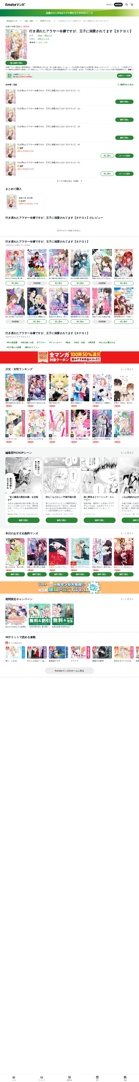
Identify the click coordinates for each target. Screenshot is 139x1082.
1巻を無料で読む (16, 63)
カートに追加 (124, 155)
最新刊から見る (127, 84)
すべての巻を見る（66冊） (68, 181)
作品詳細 (36, 283)
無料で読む (124, 101)
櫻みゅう (48, 35)
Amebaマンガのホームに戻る (69, 670)
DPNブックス (43, 38)
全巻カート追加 (124, 75)
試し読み (107, 155)
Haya (40, 35)
